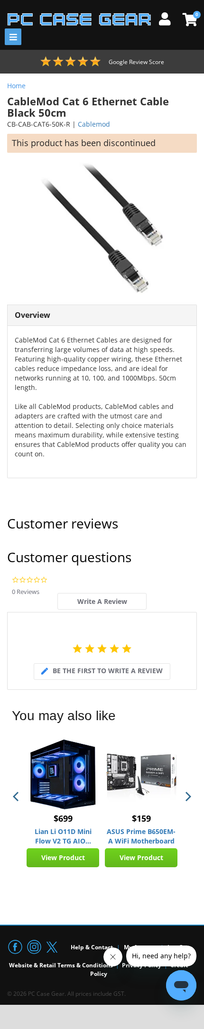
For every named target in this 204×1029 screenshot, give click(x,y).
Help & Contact (92, 947)
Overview (32, 315)
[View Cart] (188, 19)
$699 (63, 818)
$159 (141, 818)
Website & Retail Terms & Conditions (61, 965)
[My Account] (168, 17)
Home (16, 85)
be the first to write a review (108, 670)
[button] (16, 796)
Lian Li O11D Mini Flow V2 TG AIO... (63, 836)
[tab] (102, 601)
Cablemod (94, 124)
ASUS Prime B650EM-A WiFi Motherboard (141, 836)
